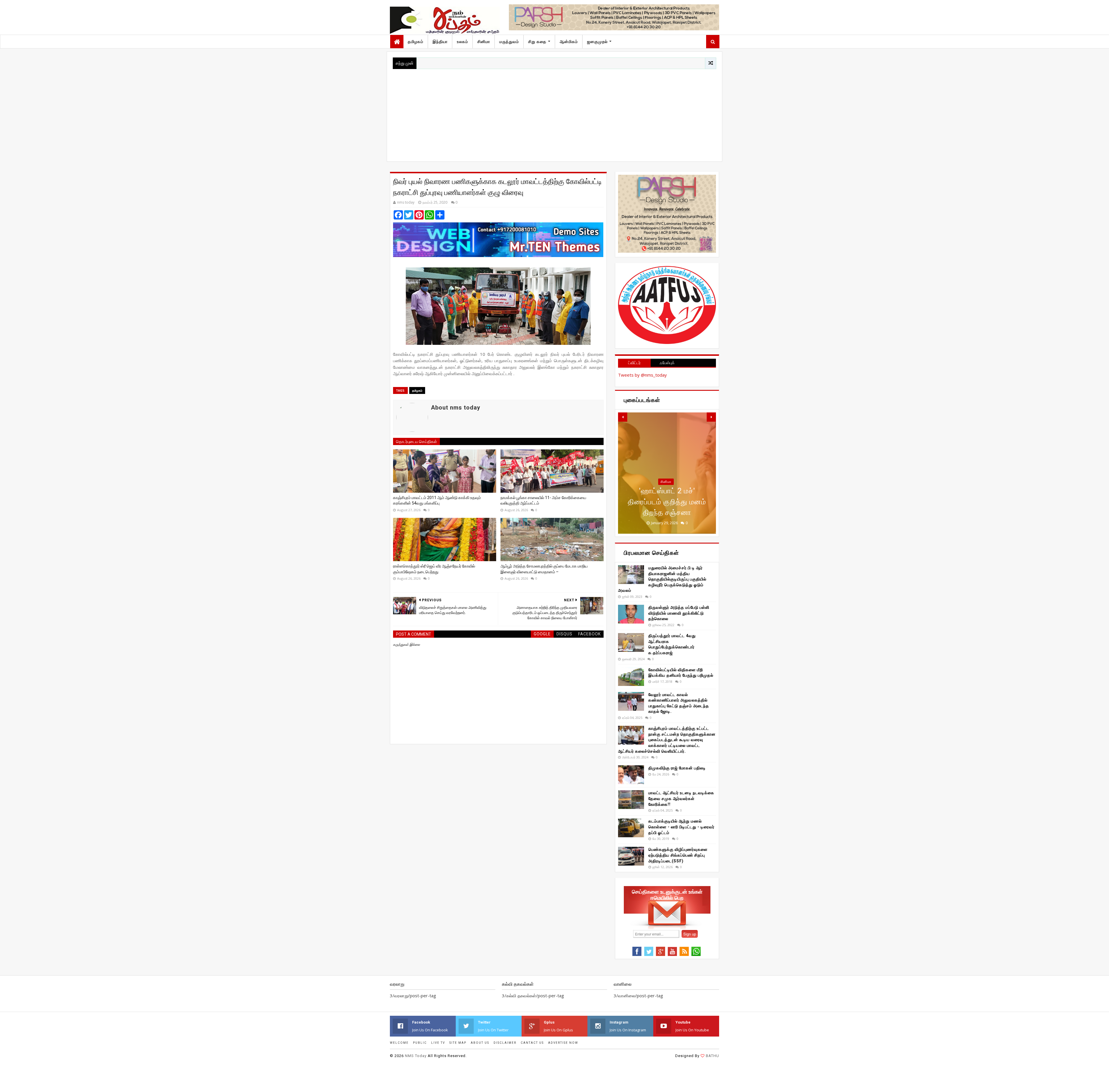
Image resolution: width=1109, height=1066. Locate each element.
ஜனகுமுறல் (597, 41)
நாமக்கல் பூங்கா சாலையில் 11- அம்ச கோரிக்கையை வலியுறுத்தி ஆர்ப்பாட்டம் (543, 500)
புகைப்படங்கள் (666, 492)
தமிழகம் (415, 41)
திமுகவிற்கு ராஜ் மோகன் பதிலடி (677, 768)
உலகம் (462, 41)
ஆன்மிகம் (569, 41)
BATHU (712, 1056)
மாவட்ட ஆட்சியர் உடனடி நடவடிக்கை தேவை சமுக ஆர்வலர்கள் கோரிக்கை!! (681, 798)
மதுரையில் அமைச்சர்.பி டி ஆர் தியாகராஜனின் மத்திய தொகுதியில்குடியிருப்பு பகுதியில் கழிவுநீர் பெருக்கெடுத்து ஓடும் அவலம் (662, 579)
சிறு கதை (537, 41)
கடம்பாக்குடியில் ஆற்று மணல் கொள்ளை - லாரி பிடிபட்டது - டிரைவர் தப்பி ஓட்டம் (681, 827)
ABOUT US (480, 1042)
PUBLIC (420, 1042)
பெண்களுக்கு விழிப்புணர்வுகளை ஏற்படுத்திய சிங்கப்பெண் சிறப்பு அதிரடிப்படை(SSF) (678, 855)
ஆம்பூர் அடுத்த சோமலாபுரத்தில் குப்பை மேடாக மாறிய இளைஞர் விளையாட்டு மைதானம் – (544, 569)
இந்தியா (440, 41)
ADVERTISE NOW (563, 1042)
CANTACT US (532, 1042)
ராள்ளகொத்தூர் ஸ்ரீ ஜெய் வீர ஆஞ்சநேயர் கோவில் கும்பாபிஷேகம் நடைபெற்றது (434, 569)
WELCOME (399, 1042)
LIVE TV (438, 1042)
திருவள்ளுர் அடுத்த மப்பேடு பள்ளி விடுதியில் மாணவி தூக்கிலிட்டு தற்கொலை (678, 613)
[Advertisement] (554, 112)
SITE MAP (457, 1042)
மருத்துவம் (509, 41)
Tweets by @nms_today (642, 375)
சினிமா (483, 41)
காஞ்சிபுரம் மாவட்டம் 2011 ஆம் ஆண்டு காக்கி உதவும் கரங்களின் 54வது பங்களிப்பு (437, 500)
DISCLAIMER (505, 1042)
